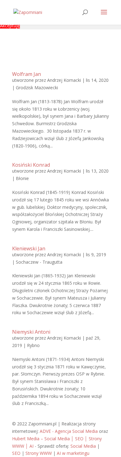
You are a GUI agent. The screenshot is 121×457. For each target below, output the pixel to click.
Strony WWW (38, 453)
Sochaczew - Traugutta (39, 262)
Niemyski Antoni (31, 331)
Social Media (83, 446)
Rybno (33, 345)
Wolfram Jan (26, 74)
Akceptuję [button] (10, 26)
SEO (16, 453)
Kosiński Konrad (31, 164)
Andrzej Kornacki (64, 80)
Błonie (22, 178)
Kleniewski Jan (28, 248)
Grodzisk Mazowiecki (37, 87)
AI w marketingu (73, 453)
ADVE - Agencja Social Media (69, 431)
